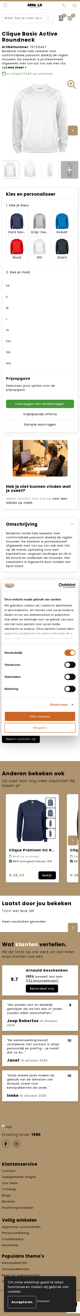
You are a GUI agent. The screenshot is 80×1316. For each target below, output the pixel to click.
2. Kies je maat (18, 272)
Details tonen (59, 704)
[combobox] (23, 18)
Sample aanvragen (40, 424)
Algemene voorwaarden (21, 1227)
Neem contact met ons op (28, 498)
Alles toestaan (40, 716)
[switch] (70, 665)
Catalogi (9, 1189)
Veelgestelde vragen (19, 1177)
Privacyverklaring (15, 1233)
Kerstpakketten (14, 1263)
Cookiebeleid (12, 1239)
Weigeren (40, 727)
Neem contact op (21, 739)
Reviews (8, 1201)
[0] (59, 18)
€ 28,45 (16, 875)
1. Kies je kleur (17, 205)
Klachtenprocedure (17, 1208)
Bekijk (47, 875)
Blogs (6, 1195)
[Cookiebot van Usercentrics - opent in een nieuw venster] (59, 585)
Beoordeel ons (42, 988)
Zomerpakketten (15, 1269)
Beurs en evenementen (21, 1275)
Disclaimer (10, 1245)
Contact (9, 1171)
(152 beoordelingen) (42, 981)
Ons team (10, 1183)
